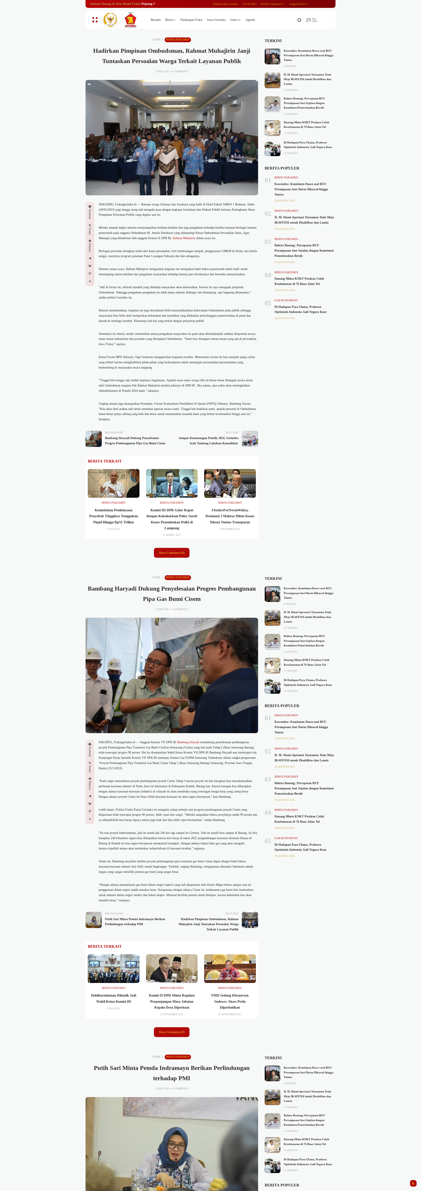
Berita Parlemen (178, 39)
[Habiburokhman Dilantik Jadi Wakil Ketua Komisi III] (113, 968)
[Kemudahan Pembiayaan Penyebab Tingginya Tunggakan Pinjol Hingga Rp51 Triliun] (113, 483)
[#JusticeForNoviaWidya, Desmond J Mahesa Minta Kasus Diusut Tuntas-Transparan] (230, 483)
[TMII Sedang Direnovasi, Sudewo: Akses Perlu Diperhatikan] (230, 968)
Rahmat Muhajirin (184, 238)
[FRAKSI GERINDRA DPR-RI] (123, 20)
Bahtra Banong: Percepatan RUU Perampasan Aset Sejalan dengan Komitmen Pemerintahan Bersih (304, 103)
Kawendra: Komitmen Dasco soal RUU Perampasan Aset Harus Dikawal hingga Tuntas (309, 55)
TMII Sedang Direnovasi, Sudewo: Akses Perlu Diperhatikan (230, 1001)
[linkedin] (90, 266)
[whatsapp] (90, 273)
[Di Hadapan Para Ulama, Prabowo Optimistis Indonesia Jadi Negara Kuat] (272, 148)
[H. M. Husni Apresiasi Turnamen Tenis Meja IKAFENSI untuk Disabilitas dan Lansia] (272, 80)
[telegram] (90, 258)
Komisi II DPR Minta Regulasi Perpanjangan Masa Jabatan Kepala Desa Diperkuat (171, 1001)
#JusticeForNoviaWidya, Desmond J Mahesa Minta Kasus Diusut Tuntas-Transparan (229, 516)
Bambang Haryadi (188, 742)
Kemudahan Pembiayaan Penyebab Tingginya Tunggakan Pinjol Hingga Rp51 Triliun (113, 516)
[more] (90, 281)
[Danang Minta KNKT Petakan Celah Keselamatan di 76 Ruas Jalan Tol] (272, 128)
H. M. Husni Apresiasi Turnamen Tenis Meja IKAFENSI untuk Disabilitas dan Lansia (307, 79)
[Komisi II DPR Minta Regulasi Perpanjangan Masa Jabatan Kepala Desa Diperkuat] (172, 968)
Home (157, 39)
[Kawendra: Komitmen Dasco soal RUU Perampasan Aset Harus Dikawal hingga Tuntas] (272, 56)
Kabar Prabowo (286, 300)
